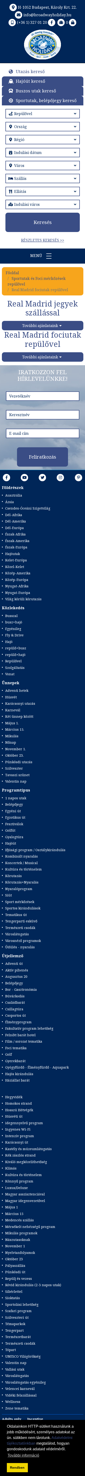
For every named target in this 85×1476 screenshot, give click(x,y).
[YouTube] (24, 477)
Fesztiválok (14, 824)
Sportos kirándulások (22, 908)
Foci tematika (16, 1048)
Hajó (9, 641)
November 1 (15, 1246)
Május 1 (11, 1207)
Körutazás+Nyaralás (21, 882)
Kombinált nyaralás (21, 856)
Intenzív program (19, 1136)
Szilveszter (14, 768)
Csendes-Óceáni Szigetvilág (27, 508)
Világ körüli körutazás (23, 599)
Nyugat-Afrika (17, 586)
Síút (8, 895)
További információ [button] (23, 1455)
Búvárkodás (15, 996)
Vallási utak (14, 1369)
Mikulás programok (21, 1233)
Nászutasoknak (17, 1239)
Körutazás (13, 876)
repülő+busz (15, 648)
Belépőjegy (14, 804)
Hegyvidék (13, 1097)
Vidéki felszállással (21, 1395)
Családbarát (15, 1002)
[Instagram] (60, 477)
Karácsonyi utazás (20, 703)
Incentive (35, 1419)
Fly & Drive (14, 635)
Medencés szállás (19, 1220)
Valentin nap (15, 781)
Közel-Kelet (14, 566)
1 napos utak (15, 798)
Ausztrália (13, 495)
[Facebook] (51, 22)
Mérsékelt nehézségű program (30, 1226)
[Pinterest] (78, 477)
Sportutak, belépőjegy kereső (46, 100)
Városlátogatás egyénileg (25, 1382)
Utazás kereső (30, 71)
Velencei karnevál (20, 1388)
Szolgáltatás (15, 667)
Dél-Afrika (13, 515)
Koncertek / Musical (21, 863)
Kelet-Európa (16, 560)
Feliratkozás (42, 457)
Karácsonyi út (16, 1142)
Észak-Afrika (15, 534)
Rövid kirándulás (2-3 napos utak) (33, 1285)
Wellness (12, 1401)
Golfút (10, 830)
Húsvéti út (13, 1116)
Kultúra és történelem (23, 869)
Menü (36, 255)
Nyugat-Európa (17, 592)
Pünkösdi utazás (18, 762)
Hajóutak (12, 553)
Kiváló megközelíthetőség (26, 1162)
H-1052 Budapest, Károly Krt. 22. (47, 7)
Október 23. (14, 755)
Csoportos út (15, 1015)
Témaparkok (15, 1324)
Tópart (10, 1349)
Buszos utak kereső (36, 91)
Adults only (11, 1419)
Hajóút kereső (30, 81)
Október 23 (14, 1259)
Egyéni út (13, 811)
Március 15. (14, 729)
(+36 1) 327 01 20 (32, 22)
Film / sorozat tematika (23, 1041)
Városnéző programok (23, 940)
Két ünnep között (19, 716)
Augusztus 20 (16, 976)
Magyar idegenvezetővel (25, 1200)
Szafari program (18, 1311)
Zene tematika (17, 1408)
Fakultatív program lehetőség (29, 1028)
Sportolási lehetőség (21, 1304)
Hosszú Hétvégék (19, 1110)
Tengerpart (14, 1330)
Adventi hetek (16, 690)
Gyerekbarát (15, 1061)
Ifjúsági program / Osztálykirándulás (35, 850)
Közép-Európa (16, 579)
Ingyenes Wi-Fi (17, 1129)
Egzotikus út (15, 817)
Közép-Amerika (17, 573)
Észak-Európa (16, 547)
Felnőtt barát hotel (20, 1035)
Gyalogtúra (14, 837)
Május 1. (12, 723)
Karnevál (12, 710)
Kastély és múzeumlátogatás (28, 1149)
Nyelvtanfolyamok (20, 1252)
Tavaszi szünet (17, 775)
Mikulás (11, 736)
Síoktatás (12, 1298)
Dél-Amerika (15, 521)
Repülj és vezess (18, 1278)
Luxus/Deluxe (16, 1188)
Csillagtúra (14, 1009)
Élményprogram (18, 1022)
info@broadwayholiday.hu (47, 14)
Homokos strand (18, 1103)
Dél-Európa (14, 528)
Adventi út (14, 963)
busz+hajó (13, 622)
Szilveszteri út (17, 1317)
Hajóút (10, 843)
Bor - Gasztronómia (21, 989)
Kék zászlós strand (20, 1155)
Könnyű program (19, 1181)
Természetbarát (18, 1337)
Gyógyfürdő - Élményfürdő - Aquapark (37, 1067)
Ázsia (9, 502)
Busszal (11, 616)
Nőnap (10, 742)
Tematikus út (16, 914)
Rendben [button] (17, 1467)
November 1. (15, 749)
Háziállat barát (17, 1080)
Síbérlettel (13, 1291)
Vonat (9, 674)
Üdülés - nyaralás (20, 947)
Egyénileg (13, 628)
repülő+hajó (15, 654)
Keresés (43, 222)
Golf (8, 1054)
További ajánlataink (40, 325)
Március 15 (14, 1213)
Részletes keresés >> (42, 240)
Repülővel (13, 661)
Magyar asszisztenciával (25, 1194)
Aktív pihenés (16, 970)
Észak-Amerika (17, 541)
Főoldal (12, 272)
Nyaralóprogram (18, 889)
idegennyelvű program (24, 1123)
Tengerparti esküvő (21, 921)
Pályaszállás (15, 1265)
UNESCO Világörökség (23, 1356)
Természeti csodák (20, 927)
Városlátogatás (17, 934)
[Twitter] (42, 477)
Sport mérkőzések (19, 902)
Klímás (11, 1168)
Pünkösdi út (15, 1272)
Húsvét (11, 697)
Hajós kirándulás (19, 1074)
